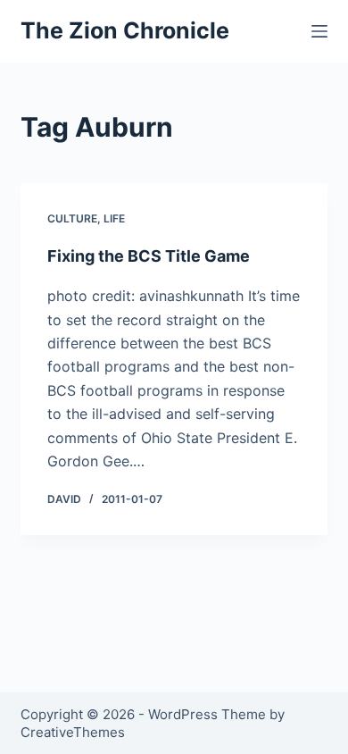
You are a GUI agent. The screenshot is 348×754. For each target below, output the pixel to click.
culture (72, 218)
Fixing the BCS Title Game (148, 256)
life (114, 218)
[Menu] (319, 31)
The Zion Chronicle (125, 30)
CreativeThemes (73, 732)
